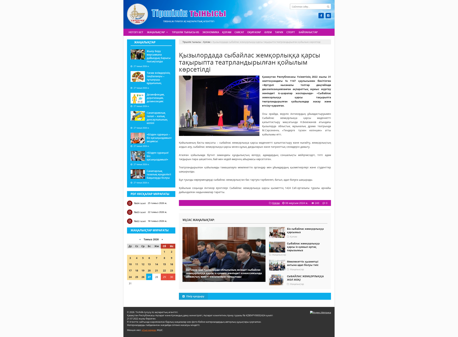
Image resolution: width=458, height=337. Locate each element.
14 (156, 264)
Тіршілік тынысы (176, 14)
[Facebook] (321, 15)
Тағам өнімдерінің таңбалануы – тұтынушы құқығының (158, 78)
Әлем (268, 32)
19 (143, 270)
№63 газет (140, 212)
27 (149, 277)
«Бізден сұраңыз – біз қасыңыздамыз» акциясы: (159, 138)
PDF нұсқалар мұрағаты (150, 194)
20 (149, 270)
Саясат (239, 32)
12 (143, 264)
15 (164, 264)
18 (136, 270)
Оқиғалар (254, 32)
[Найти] (328, 6)
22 (164, 270)
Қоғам (226, 32)
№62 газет (140, 221)
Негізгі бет (136, 32)
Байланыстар (308, 32)
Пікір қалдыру (195, 296)
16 (171, 264)
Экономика (210, 32)
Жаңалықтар (156, 32)
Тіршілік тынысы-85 (185, 32)
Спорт (290, 32)
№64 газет (140, 203)
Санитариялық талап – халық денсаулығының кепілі (157, 118)
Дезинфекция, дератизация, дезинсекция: (156, 98)
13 (149, 264)
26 (143, 277)
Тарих (279, 32)
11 (136, 264)
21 (156, 270)
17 (130, 270)
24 (130, 277)
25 (136, 277)
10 (130, 264)
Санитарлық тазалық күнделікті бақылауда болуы (159, 174)
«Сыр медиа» (149, 330)
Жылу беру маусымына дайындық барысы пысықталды (158, 56)
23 (171, 270)
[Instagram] (328, 15)
